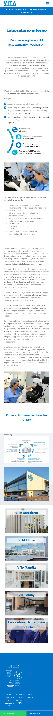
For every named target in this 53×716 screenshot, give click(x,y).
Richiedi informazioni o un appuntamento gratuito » (26, 10)
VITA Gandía (26, 567)
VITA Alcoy (27, 595)
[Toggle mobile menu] (47, 4)
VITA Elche (26, 540)
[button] (5, 484)
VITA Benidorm (26, 513)
